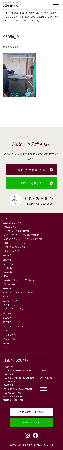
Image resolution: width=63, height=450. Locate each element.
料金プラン (8, 322)
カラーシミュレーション (14, 309)
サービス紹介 (9, 263)
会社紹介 (7, 255)
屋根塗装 (8, 272)
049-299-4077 (39, 198)
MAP (43, 370)
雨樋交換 (8, 288)
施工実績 (7, 313)
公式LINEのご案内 (11, 251)
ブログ (6, 347)
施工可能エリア (10, 300)
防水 (6, 276)
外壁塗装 (8, 268)
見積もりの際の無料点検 (14, 247)
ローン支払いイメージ (13, 326)
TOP (5, 218)
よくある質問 (9, 334)
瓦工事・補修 (10, 284)
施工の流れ (8, 317)
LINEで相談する (31, 183)
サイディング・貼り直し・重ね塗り (19, 292)
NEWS (6, 343)
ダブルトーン (9, 304)
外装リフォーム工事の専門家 (16, 231)
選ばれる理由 (10, 227)
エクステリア (10, 296)
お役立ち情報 (9, 339)
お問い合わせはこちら (31, 170)
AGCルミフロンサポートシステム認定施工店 (23, 239)
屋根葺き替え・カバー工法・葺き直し (20, 280)
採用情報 (7, 259)
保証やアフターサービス (14, 243)
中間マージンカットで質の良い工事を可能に (23, 235)
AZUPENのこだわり (12, 222)
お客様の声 (8, 330)
